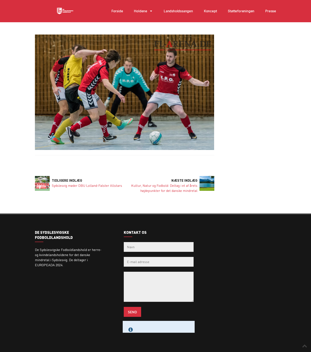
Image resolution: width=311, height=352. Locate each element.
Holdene (140, 11)
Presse (270, 11)
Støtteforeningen (241, 11)
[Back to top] (304, 345)
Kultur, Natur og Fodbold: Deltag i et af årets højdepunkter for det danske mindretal (164, 188)
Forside (117, 11)
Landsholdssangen (178, 11)
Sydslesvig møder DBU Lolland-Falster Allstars (87, 185)
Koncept (210, 11)
